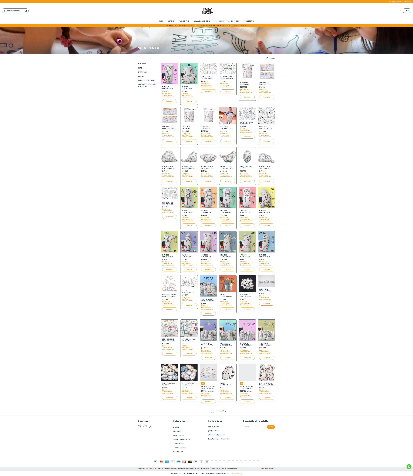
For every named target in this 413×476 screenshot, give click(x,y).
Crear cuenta (407, 1)
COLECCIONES (218, 21)
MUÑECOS (142, 64)
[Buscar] (26, 11)
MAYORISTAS (249, 21)
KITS (140, 68)
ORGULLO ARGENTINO (201, 21)
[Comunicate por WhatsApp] (409, 466)
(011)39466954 (213, 431)
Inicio (138, 44)
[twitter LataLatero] (150, 426)
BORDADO (172, 21)
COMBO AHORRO (234, 21)
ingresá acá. (214, 468)
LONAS (141, 76)
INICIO (162, 21)
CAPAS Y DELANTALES (146, 80)
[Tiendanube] (268, 469)
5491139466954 (213, 427)
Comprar (208, 314)
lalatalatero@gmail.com (216, 435)
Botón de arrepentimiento (229, 468)
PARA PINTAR (184, 21)
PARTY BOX (142, 72)
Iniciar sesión (396, 1)
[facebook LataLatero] (145, 426)
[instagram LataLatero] (139, 426)
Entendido (237, 473)
